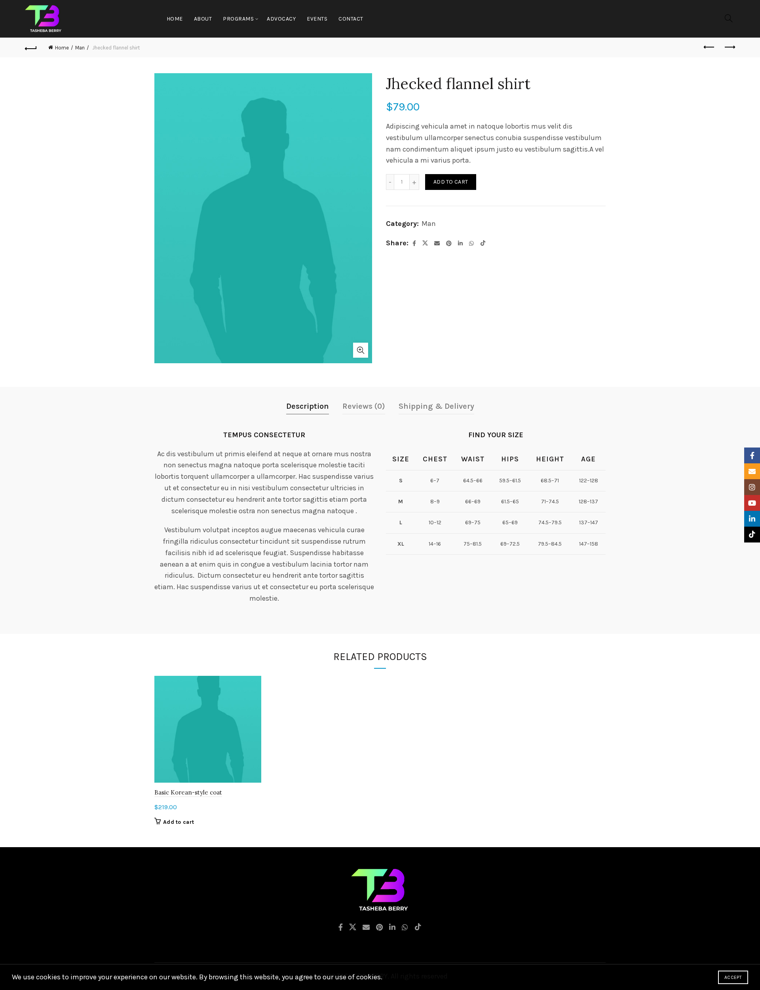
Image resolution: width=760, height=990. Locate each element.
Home (175, 18)
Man (80, 48)
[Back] (31, 47)
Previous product (709, 47)
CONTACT (350, 18)
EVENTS (317, 18)
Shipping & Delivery (436, 406)
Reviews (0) (363, 406)
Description (307, 406)
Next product (729, 47)
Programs (238, 18)
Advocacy (281, 18)
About (203, 18)
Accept (733, 977)
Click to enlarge (360, 350)
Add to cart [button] (178, 822)
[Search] (728, 18)
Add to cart (450, 181)
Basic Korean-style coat (188, 792)
